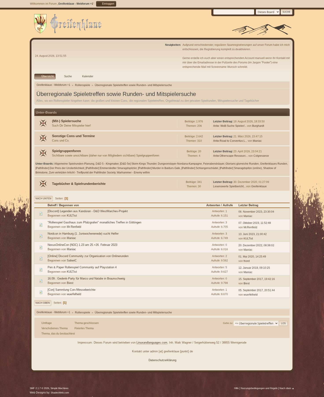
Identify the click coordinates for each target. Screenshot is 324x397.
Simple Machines (59, 388)
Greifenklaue (259, 186)
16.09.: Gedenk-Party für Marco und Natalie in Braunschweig (86, 278)
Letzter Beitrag (248, 205)
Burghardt (258, 125)
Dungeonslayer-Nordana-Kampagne (180, 163)
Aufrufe (228, 205)
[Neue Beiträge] (43, 124)
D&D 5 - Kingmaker (107, 163)
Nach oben (42, 302)
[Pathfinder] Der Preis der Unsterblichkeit (59, 168)
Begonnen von (69, 205)
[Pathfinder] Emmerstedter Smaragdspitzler (111, 168)
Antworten (213, 205)
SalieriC (72, 260)
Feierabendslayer (213, 163)
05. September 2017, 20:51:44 (256, 290)
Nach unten (43, 198)
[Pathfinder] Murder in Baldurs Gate (159, 168)
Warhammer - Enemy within (133, 172)
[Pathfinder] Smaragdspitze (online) (241, 168)
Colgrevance (261, 155)
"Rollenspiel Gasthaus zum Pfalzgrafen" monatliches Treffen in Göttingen (94, 222)
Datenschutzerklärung (162, 360)
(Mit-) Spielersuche (66, 121)
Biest (70, 283)
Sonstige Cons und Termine (73, 136)
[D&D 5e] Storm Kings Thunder (138, 163)
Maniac (257, 140)
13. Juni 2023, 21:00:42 (252, 234)
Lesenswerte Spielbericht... (229, 186)
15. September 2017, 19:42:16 (256, 279)
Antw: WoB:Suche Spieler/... (229, 125)
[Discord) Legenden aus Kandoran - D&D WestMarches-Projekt (88, 211)
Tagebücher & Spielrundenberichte (79, 184)
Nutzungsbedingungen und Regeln (259, 388)
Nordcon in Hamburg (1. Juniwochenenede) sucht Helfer (83, 233)
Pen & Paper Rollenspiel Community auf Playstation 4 (82, 267)
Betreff (52, 205)
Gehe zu (227, 323)
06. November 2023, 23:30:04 (256, 211)
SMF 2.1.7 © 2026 (39, 388)
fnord (247, 261)
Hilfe (236, 388)
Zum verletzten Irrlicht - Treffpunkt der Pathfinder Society (82, 172)
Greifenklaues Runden (273, 163)
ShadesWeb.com (60, 392)
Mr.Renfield (74, 226)
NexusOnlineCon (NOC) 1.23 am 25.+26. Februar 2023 (82, 244)
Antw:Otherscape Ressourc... (230, 155)
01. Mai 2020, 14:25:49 (252, 256)
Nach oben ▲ (286, 388)
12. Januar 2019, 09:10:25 (254, 267)
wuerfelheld (74, 294)
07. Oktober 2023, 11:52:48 (254, 222)
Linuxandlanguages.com (151, 342)
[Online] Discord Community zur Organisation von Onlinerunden (88, 256)
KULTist (72, 215)
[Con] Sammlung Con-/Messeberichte (71, 289)
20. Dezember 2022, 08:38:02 (256, 245)
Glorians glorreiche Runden (242, 163)
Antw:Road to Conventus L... (230, 140)
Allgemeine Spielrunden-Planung (74, 163)
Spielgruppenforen (66, 151)
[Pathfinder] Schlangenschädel (199, 168)
